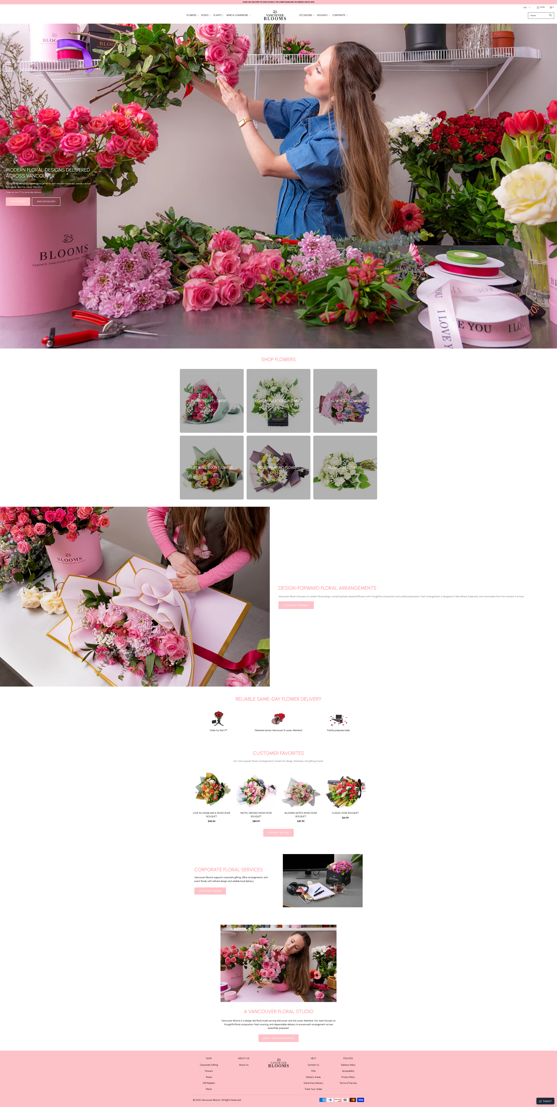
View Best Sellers (278, 832)
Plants (209, 1089)
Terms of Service (348, 1083)
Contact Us (313, 1064)
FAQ (313, 1071)
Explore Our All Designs (296, 605)
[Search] (550, 15)
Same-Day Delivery (46, 201)
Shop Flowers (18, 201)
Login (542, 7)
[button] (193, 15)
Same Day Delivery (313, 1083)
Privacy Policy (348, 1077)
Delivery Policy (348, 1064)
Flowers (209, 1071)
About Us (243, 1064)
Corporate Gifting (209, 1064)
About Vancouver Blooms (278, 1038)
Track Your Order (313, 1089)
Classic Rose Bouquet (345, 813)
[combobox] (541, 15)
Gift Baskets (209, 1083)
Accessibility (348, 1071)
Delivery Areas (313, 1077)
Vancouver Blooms (210, 1100)
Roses (209, 1077)
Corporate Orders (210, 891)
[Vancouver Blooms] (275, 15)
